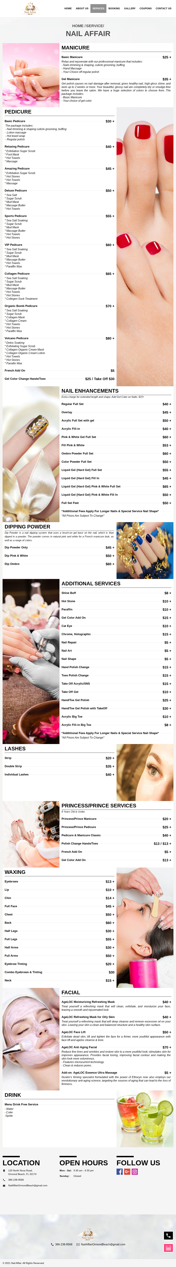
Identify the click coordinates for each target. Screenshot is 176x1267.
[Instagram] (135, 1172)
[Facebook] (120, 1172)
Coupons (146, 8)
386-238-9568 (16, 1179)
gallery (129, 8)
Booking (114, 8)
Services (98, 8)
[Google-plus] (127, 1172)
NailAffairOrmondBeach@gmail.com (27, 1185)
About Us (82, 8)
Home (68, 8)
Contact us (163, 8)
